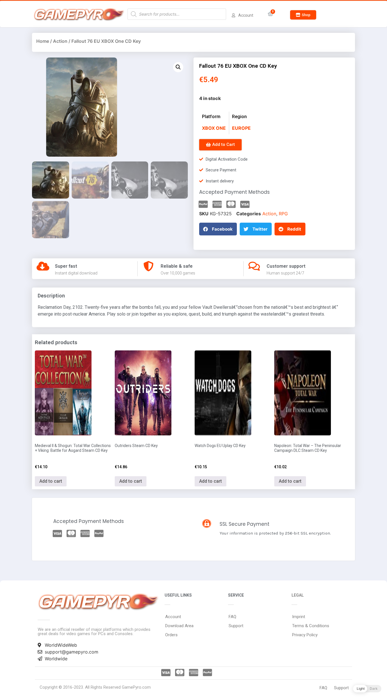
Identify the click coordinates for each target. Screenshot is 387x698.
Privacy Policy (305, 634)
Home (42, 41)
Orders (171, 634)
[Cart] (270, 14)
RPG (283, 213)
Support (236, 625)
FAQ (232, 616)
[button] (303, 15)
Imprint (298, 616)
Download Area (179, 625)
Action (60, 41)
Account (173, 616)
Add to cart (50, 481)
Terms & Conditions (310, 625)
